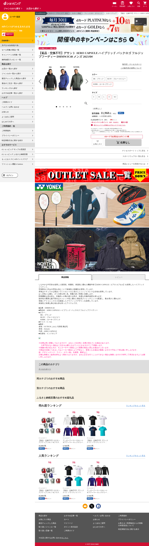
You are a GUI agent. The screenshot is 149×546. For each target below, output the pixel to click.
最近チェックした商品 (47, 523)
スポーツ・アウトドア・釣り (58, 13)
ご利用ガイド (7, 102)
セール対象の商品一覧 (10, 50)
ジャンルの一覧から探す (11, 73)
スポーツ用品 (76, 13)
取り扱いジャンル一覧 (47, 527)
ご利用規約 (6, 131)
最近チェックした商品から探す (14, 78)
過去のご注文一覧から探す (12, 83)
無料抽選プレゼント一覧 (11, 60)
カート (66, 519)
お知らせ (5, 112)
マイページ (68, 523)
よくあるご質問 (8, 117)
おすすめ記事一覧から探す (12, 93)
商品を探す (43, 516)
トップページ (40, 13)
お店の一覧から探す (9, 69)
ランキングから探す (9, 88)
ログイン (9, 175)
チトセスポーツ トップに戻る (133, 151)
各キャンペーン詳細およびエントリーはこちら (109, 125)
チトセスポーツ (45, 369)
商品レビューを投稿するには (134, 164)
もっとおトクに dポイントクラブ (15, 159)
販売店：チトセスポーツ (132, 64)
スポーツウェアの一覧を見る (134, 156)
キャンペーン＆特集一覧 (11, 55)
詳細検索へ (6, 40)
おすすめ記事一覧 (71, 516)
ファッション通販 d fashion (12, 164)
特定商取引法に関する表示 (12, 140)
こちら (65, 538)
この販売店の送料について (131, 68)
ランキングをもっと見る (135, 406)
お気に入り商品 (45, 519)
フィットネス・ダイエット (93, 13)
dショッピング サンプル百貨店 (14, 149)
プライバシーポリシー (10, 135)
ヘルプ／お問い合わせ (10, 107)
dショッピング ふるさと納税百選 (15, 154)
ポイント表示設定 (71, 527)
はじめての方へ (8, 122)
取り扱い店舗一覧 (46, 531)
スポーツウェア (111, 13)
